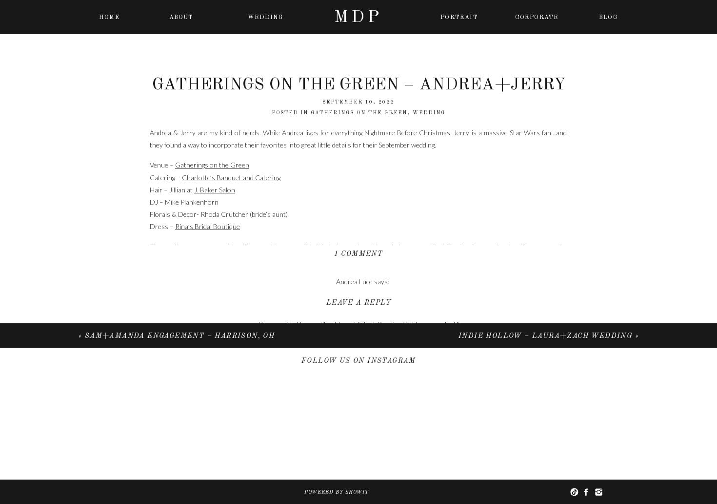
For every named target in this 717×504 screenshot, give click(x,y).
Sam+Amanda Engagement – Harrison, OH (180, 336)
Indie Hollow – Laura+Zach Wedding (545, 336)
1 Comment (358, 254)
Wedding (429, 112)
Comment (359, 343)
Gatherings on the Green (212, 165)
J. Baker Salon (214, 190)
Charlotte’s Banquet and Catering (231, 177)
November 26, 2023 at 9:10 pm (362, 294)
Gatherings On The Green (359, 112)
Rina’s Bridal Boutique (207, 226)
